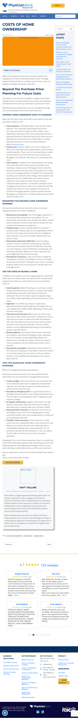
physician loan (27, 536)
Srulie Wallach (56, 604)
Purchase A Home (10, 662)
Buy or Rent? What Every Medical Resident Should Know (64, 102)
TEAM (22, 16)
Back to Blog (49, 35)
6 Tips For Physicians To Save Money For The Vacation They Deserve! (64, 110)
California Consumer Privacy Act (66, 664)
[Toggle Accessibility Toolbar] (5, 713)
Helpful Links (63, 676)
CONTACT (43, 16)
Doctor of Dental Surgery (28, 664)
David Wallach (22, 604)
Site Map (61, 673)
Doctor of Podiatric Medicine (29, 683)
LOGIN (56, 5)
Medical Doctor (27, 660)
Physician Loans (18, 144)
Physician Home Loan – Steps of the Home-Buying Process (64, 95)
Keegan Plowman (22, 574)
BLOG (28, 16)
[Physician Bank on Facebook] (42, 713)
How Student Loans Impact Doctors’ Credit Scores (63, 64)
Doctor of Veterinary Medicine (29, 688)
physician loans (38, 536)
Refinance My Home (11, 666)
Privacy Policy (63, 660)
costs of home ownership (14, 536)
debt (34, 397)
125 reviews (49, 565)
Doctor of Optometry (30, 673)
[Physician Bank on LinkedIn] (37, 713)
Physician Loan (7, 35)
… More (16, 595)
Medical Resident (28, 697)
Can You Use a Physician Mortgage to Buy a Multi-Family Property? (64, 77)
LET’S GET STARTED (13, 462)
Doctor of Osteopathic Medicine (26, 678)
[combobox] (65, 16)
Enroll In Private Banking (9, 673)
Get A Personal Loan (11, 669)
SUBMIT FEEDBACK (62, 681)
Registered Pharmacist (26, 693)
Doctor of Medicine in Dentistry (29, 669)
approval (24, 181)
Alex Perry (56, 574)
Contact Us (44, 661)
